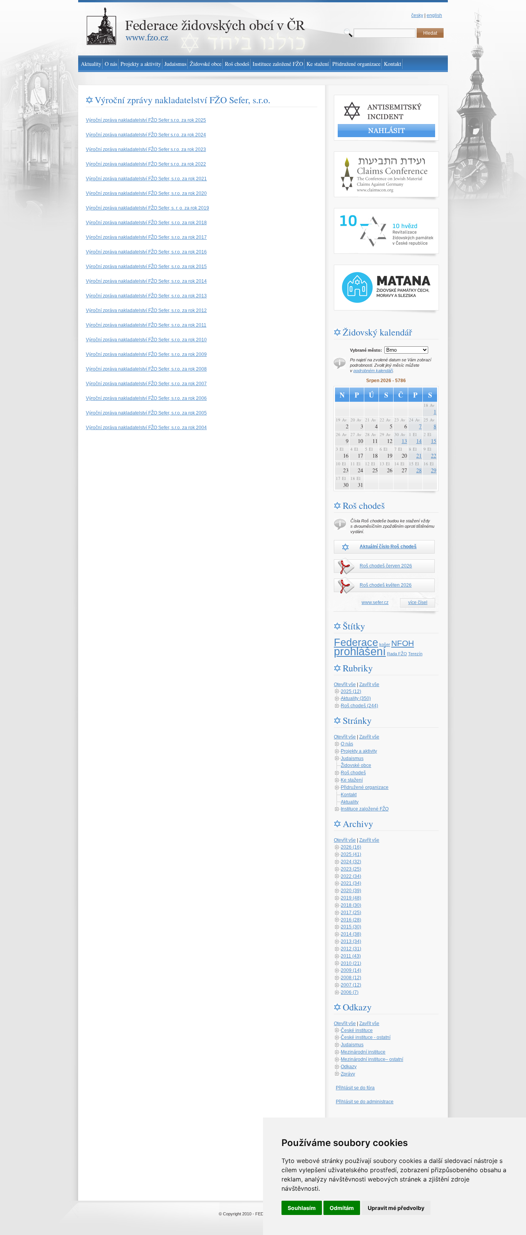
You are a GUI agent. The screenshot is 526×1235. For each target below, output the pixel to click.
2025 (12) (351, 691)
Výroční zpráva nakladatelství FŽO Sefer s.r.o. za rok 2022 (146, 164)
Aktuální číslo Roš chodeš (388, 546)
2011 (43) (351, 956)
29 (433, 470)
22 (433, 455)
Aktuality (349, 802)
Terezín (415, 653)
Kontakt (349, 794)
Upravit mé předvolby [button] (396, 1208)
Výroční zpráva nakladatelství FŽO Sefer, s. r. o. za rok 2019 (147, 208)
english (434, 15)
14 (419, 441)
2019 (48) (351, 898)
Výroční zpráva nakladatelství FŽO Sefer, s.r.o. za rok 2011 (146, 325)
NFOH (402, 643)
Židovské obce (356, 765)
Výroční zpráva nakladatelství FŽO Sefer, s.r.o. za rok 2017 (146, 237)
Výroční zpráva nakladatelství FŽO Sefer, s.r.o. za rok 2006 (146, 398)
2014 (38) (351, 934)
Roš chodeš (353, 772)
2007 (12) (351, 985)
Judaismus (352, 758)
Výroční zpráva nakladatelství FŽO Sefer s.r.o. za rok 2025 (146, 120)
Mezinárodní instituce (363, 1052)
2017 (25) (351, 912)
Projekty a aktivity (359, 751)
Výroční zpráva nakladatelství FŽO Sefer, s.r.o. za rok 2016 (146, 252)
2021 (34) (351, 883)
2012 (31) (351, 948)
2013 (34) (351, 941)
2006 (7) (349, 992)
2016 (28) (351, 920)
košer (384, 644)
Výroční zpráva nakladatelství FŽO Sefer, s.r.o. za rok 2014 (146, 281)
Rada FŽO (397, 653)
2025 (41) (351, 854)
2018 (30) (351, 905)
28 (419, 470)
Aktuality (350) (356, 698)
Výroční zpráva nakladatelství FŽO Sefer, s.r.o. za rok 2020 (146, 193)
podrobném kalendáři (373, 370)
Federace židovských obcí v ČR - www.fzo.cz (124, 3)
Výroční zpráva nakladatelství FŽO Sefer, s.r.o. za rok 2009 (146, 354)
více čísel (417, 602)
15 (433, 441)
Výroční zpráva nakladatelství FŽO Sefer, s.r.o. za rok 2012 (146, 310)
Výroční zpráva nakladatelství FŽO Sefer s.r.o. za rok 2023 (146, 149)
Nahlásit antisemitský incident (365, 98)
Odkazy (349, 1066)
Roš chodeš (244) (359, 705)
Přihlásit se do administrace (365, 1101)
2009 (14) (351, 970)
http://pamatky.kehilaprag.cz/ (363, 268)
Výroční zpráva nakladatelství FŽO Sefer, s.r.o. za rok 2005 (146, 413)
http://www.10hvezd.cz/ (357, 211)
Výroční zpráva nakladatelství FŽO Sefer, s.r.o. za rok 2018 (146, 222)
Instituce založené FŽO (365, 809)
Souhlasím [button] (302, 1208)
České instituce (357, 1030)
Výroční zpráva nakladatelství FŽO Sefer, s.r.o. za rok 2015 (146, 266)
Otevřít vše (345, 684)
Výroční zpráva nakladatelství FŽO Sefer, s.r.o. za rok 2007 (146, 383)
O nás (347, 744)
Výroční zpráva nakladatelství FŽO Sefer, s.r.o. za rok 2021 (146, 178)
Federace (356, 642)
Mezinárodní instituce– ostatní (372, 1059)
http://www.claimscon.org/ (360, 155)
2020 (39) (351, 890)
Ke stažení (352, 780)
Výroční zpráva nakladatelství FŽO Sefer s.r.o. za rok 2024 (146, 135)
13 (404, 441)
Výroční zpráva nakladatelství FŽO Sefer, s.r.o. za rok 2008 (146, 369)
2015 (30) (351, 927)
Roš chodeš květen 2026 (386, 585)
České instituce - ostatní (365, 1037)
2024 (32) (351, 861)
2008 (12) (351, 977)
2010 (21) (351, 963)
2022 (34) (351, 876)
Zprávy (348, 1074)
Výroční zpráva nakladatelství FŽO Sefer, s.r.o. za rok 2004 (146, 427)
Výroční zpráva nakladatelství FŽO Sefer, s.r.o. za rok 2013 (146, 296)
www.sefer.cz (375, 602)
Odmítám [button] (342, 1208)
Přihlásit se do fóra (355, 1088)
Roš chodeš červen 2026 (386, 566)
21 (419, 455)
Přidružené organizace (365, 787)
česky (417, 15)
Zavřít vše (369, 684)
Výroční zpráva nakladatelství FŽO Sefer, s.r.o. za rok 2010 (146, 339)
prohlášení (360, 651)
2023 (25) (351, 869)
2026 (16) (351, 847)
